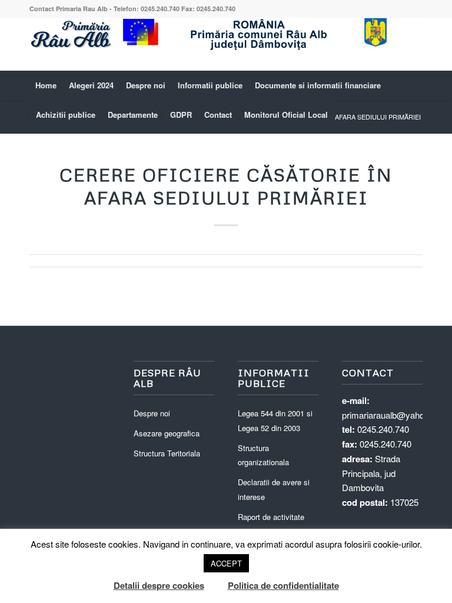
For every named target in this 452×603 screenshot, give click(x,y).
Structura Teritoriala (167, 453)
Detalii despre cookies (159, 585)
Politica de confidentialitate (283, 585)
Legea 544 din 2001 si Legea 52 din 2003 (275, 420)
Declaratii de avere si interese (274, 489)
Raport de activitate (271, 516)
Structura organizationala (263, 455)
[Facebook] (414, 44)
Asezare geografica (167, 433)
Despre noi (152, 413)
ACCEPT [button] (226, 563)
